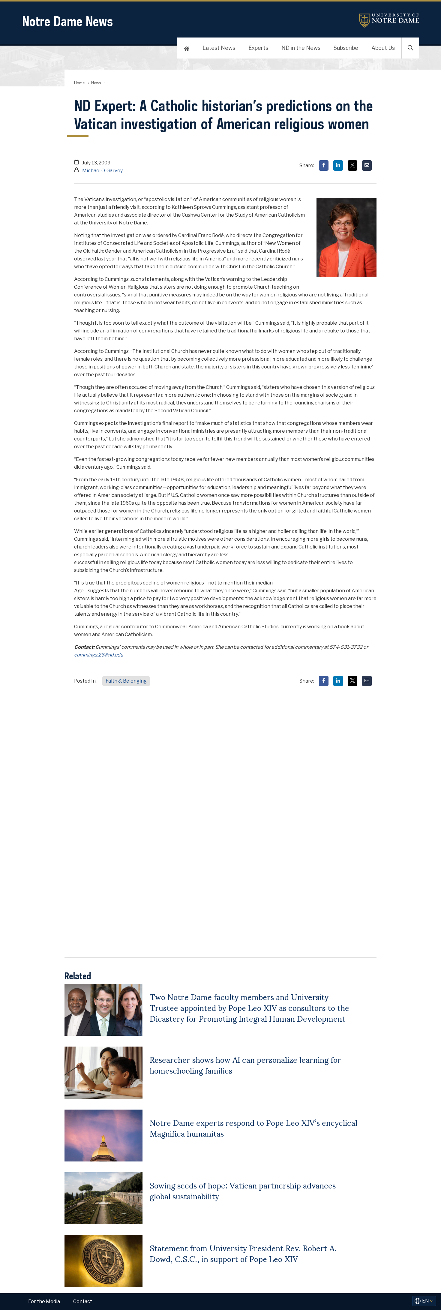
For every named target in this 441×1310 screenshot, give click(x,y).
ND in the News (300, 48)
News (96, 83)
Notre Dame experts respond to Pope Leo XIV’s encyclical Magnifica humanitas (253, 1127)
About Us (383, 48)
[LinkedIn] (338, 165)
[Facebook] (323, 165)
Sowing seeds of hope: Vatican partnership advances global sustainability (243, 1190)
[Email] (367, 165)
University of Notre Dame (389, 21)
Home (79, 83)
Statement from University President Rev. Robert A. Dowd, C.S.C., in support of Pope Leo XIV (243, 1253)
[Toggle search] (410, 48)
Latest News (218, 48)
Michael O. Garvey (102, 170)
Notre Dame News (67, 21)
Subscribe (346, 48)
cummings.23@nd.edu (98, 655)
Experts (258, 48)
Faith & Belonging (126, 681)
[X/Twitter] (352, 165)
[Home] (186, 48)
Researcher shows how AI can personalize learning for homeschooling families (245, 1064)
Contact (82, 1301)
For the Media (44, 1301)
